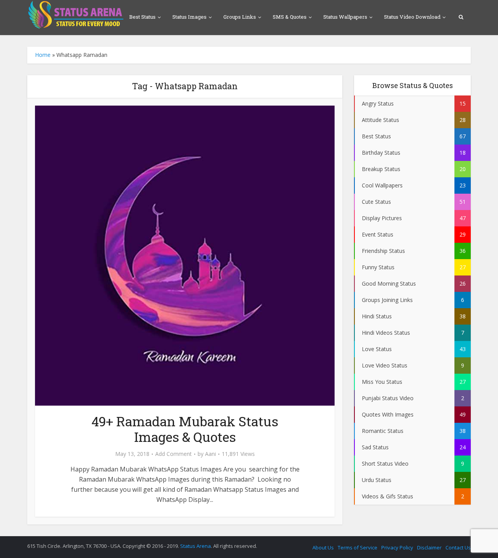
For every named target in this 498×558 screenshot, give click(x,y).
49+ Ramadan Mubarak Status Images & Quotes (184, 428)
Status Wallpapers (345, 16)
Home (43, 54)
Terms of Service (357, 547)
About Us (323, 547)
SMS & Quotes (290, 16)
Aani (210, 453)
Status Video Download (412, 16)
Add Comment (173, 453)
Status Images (189, 16)
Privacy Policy (397, 547)
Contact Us (458, 547)
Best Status (142, 16)
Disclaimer (429, 547)
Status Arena (195, 545)
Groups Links (239, 16)
